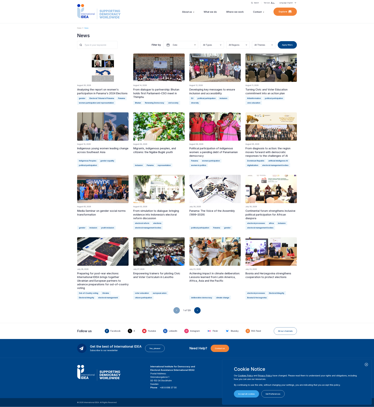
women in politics (198, 165)
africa (271, 223)
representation (164, 165)
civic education (253, 103)
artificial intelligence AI (278, 161)
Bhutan (138, 103)
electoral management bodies (275, 165)
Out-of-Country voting (88, 293)
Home (79, 28)
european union (159, 293)
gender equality (107, 161)
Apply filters (287, 45)
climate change (222, 298)
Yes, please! (154, 348)
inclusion (223, 98)
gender (82, 98)
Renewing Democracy (154, 103)
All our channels (285, 331)
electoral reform (142, 223)
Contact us (220, 348)
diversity (195, 103)
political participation (206, 98)
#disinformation (254, 98)
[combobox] (203, 45)
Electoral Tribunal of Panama (101, 98)
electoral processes (256, 223)
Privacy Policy (265, 375)
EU (192, 98)
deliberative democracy (201, 298)
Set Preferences (273, 394)
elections (157, 223)
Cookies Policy (245, 375)
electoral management (108, 298)
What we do (210, 11)
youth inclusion (107, 228)
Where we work (235, 11)
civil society (173, 103)
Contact (257, 11)
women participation (211, 161)
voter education (142, 293)
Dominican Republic (255, 161)
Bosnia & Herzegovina (256, 298)
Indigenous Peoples (87, 161)
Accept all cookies (246, 394)
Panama (121, 98)
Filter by (156, 44)
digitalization (252, 165)
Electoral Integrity (86, 298)
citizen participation (143, 298)
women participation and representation (96, 103)
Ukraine (105, 293)
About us (187, 11)
